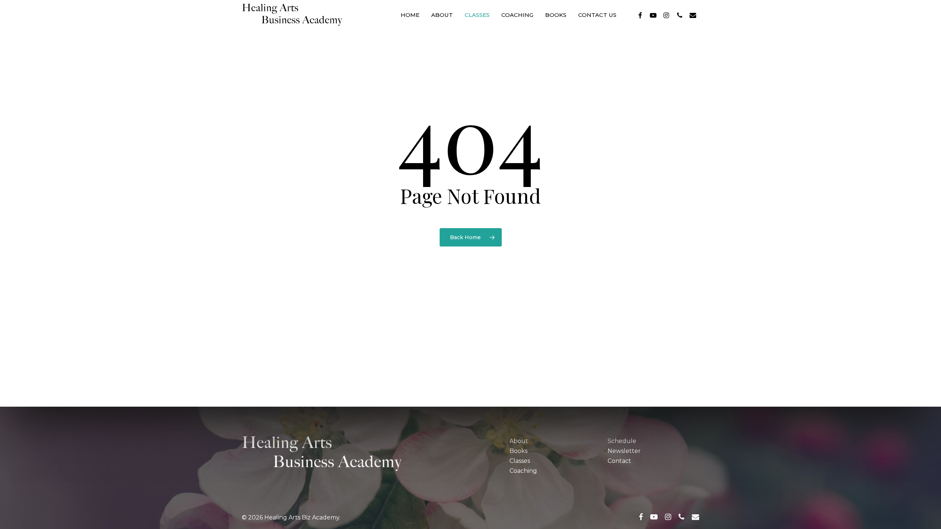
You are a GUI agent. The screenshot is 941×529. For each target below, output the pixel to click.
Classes (519, 460)
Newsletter (624, 450)
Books (518, 450)
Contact (619, 460)
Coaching (523, 470)
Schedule (622, 441)
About (518, 441)
